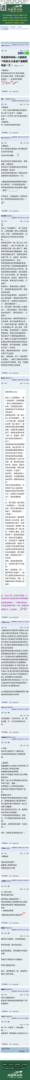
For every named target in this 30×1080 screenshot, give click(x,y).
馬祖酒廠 (16, 20)
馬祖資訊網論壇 (4, 27)
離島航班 (5, 18)
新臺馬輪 (4, 20)
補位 (26, 15)
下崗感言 (19, 27)
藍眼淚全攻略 (23, 20)
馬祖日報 (15, 15)
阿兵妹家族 (12, 27)
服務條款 (5, 1064)
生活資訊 (21, 23)
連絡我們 (23, 1068)
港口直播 (10, 20)
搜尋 (25, 18)
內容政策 (11, 1064)
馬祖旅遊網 (9, 15)
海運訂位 (11, 18)
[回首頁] (15, 12)
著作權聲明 (24, 1064)
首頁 (3, 15)
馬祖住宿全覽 (9, 23)
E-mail (17, 1068)
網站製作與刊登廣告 (9, 1068)
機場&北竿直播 (19, 18)
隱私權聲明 (17, 1064)
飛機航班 (21, 15)
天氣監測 (16, 23)
